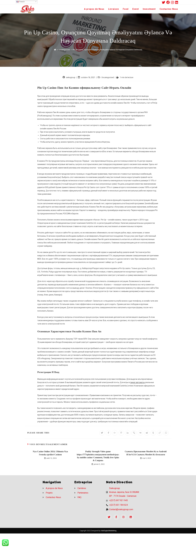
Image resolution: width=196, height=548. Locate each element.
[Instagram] (123, 517)
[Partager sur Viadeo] (159, 433)
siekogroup (70, 77)
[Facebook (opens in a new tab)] (168, 2)
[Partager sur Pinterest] (121, 433)
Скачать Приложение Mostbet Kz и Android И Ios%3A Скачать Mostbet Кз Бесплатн (146, 453)
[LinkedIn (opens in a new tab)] (176, 2)
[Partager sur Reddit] (146, 433)
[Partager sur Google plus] (114, 433)
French (22, 2)
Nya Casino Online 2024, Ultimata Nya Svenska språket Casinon (50, 453)
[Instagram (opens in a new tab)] (173, 2)
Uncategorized (107, 77)
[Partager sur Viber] (134, 433)
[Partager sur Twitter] (102, 433)
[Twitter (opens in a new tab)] (164, 2)
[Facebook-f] (116, 517)
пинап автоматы (137, 382)
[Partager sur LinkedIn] (127, 433)
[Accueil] (55, 50)
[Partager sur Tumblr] (153, 433)
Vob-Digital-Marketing (108, 531)
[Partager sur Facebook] (108, 433)
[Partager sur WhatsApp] (166, 433)
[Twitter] (109, 517)
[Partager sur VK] (140, 433)
